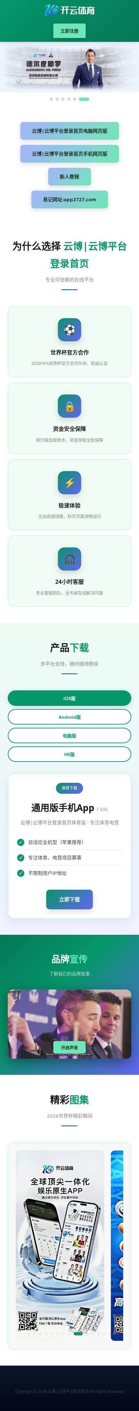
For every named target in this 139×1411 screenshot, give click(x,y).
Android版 (70, 717)
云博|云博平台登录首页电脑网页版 (69, 131)
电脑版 (69, 735)
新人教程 (69, 176)
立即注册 (69, 31)
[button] (28, 1333)
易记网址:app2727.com (69, 199)
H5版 (69, 754)
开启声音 (69, 1047)
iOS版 (69, 698)
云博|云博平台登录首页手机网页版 (69, 153)
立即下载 (69, 899)
